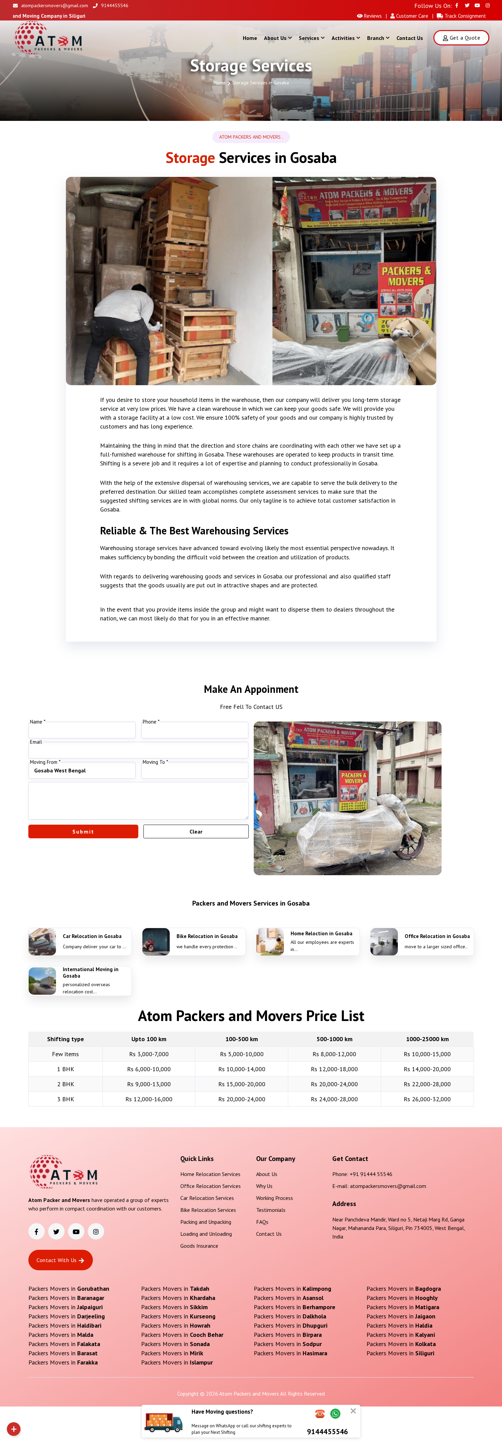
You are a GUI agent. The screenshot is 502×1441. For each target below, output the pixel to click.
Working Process (274, 1197)
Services (309, 37)
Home (250, 37)
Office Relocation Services (210, 1186)
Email (36, 742)
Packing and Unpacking (205, 1221)
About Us (275, 37)
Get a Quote (465, 37)
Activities (343, 37)
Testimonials (270, 1209)
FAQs (262, 1221)
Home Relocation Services (210, 1174)
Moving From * (45, 762)
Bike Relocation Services (208, 1209)
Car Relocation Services (207, 1197)
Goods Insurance (199, 1245)
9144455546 (114, 5)
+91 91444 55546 (371, 1174)
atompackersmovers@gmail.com (54, 5)
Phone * (151, 722)
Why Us (264, 1186)
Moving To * (155, 762)
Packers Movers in (68, 1288)
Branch (375, 37)
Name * (37, 722)
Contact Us (409, 37)
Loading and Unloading (206, 1233)
